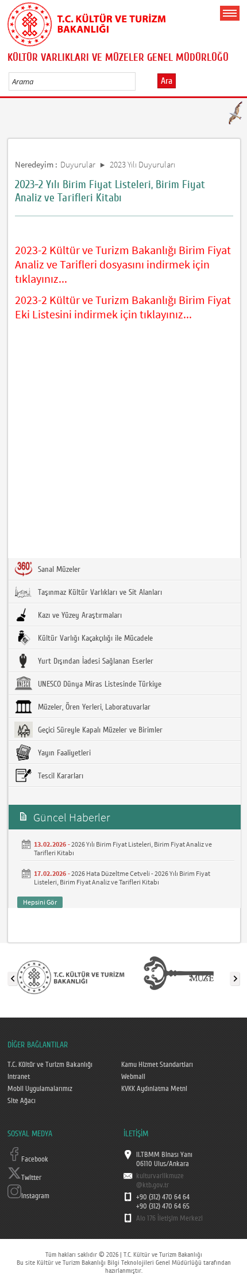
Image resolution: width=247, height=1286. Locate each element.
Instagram (35, 1196)
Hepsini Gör (40, 902)
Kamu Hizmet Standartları (157, 1065)
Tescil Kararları (59, 776)
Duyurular (77, 164)
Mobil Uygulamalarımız (39, 1089)
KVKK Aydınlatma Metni (154, 1089)
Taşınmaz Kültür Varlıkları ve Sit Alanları (99, 592)
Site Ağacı (21, 1101)
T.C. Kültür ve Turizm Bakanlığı (49, 1065)
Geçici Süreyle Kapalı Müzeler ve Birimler (99, 730)
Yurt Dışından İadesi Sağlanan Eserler (94, 661)
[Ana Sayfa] (86, 22)
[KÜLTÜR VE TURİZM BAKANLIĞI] (71, 976)
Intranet (18, 1077)
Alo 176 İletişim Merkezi (169, 1218)
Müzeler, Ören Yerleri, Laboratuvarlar (93, 707)
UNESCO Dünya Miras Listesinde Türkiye (98, 684)
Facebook (34, 1159)
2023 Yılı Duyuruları (142, 164)
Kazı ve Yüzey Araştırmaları (79, 615)
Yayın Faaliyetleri (63, 753)
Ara (166, 81)
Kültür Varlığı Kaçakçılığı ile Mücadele (94, 638)
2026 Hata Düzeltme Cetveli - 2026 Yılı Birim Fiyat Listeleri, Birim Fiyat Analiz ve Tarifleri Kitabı (122, 877)
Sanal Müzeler (58, 569)
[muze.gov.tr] (179, 976)
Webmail (133, 1077)
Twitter (31, 1178)
